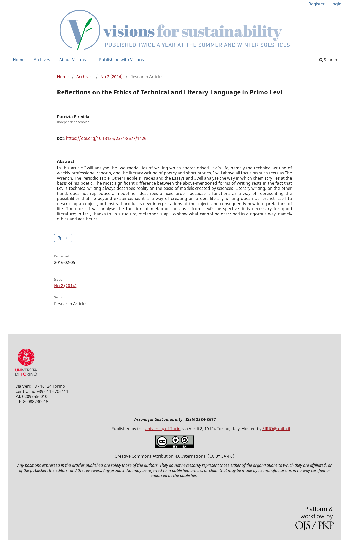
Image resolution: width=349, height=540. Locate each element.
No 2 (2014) (111, 76)
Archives (42, 59)
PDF (65, 238)
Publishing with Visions (122, 59)
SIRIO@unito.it (276, 428)
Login (336, 4)
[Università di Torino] (26, 377)
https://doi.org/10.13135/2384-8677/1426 (106, 138)
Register (317, 4)
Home (19, 59)
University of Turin (162, 428)
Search (330, 59)
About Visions (73, 59)
